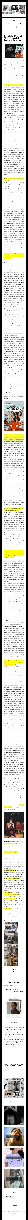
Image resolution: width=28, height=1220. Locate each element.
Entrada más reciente (11, 989)
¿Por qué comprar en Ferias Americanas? (14, 1179)
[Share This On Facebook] (12, 969)
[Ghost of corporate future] (11, 943)
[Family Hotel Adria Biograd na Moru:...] (11, 932)
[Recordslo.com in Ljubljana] (11, 954)
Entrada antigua (19, 991)
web (13, 805)
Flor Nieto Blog (14, 1211)
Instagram (20, 803)
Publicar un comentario (8, 985)
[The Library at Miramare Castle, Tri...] (11, 965)
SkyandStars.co (14, 1213)
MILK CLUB (14, 1115)
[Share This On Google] (14, 971)
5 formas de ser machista (14, 1158)
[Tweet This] (14, 969)
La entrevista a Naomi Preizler (14, 1137)
